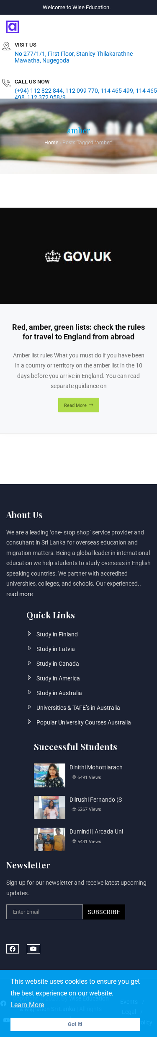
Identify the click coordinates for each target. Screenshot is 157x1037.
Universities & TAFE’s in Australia (78, 707)
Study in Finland (57, 634)
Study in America (58, 678)
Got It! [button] (75, 1024)
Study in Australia (59, 693)
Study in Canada (57, 663)
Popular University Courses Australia (83, 722)
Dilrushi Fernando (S (95, 799)
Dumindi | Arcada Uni (96, 831)
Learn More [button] (27, 1005)
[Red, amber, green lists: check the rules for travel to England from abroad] (78, 212)
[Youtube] (33, 949)
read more (19, 594)
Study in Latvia (55, 649)
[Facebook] (12, 949)
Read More (75, 405)
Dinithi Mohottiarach (96, 767)
